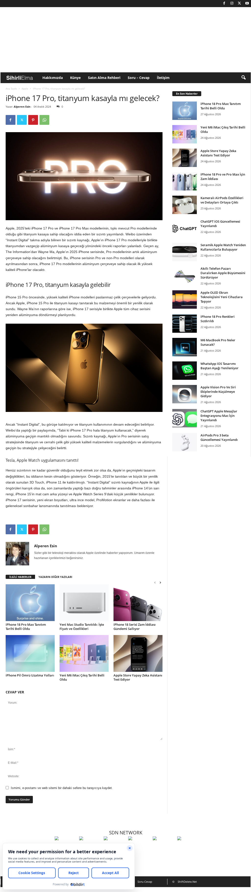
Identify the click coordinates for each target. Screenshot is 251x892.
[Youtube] (247, 3)
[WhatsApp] (44, 120)
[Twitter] (239, 3)
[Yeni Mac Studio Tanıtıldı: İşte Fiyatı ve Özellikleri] (84, 602)
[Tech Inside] (139, 847)
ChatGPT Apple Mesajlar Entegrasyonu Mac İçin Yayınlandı (219, 415)
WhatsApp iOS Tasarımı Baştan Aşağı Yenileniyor (219, 365)
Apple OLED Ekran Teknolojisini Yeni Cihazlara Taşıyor (222, 297)
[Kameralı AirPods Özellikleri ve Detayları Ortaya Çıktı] (184, 205)
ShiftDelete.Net (187, 881)
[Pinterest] (33, 120)
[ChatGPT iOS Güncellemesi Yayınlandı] (184, 228)
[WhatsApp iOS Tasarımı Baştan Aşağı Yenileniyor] (184, 370)
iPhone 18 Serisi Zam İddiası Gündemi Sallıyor (134, 626)
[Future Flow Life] (188, 847)
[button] (243, 77)
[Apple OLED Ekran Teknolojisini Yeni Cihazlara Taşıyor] (184, 299)
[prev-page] (155, 582)
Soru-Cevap (145, 881)
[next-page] (160, 582)
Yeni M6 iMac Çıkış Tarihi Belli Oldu (82, 677)
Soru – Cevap (139, 77)
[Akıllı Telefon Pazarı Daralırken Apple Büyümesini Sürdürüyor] (184, 275)
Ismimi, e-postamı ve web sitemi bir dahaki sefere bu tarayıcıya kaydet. (62, 788)
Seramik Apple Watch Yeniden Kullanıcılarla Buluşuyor (223, 247)
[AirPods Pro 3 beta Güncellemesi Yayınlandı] (184, 442)
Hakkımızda (52, 77)
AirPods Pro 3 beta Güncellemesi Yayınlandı (219, 437)
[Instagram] (232, 3)
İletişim (163, 77)
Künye (75, 77)
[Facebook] (224, 3)
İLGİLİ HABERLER (20, 577)
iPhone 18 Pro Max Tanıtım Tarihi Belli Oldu (26, 626)
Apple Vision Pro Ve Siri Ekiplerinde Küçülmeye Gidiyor (218, 391)
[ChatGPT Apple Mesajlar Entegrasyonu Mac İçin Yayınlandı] (184, 418)
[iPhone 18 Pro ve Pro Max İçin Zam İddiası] (184, 181)
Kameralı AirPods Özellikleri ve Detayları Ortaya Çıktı (222, 200)
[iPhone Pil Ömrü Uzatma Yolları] (30, 653)
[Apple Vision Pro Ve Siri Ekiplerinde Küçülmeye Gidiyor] (184, 394)
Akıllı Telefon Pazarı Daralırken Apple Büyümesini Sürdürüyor (223, 273)
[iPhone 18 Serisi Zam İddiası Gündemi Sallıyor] (138, 602)
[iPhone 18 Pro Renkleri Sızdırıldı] (184, 323)
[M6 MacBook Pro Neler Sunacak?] (184, 347)
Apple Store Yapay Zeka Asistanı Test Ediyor (137, 677)
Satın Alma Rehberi (104, 77)
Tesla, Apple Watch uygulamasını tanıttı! (42, 460)
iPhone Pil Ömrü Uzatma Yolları (30, 675)
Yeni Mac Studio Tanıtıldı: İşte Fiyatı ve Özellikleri (82, 626)
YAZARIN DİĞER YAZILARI (55, 577)
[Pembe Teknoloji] (164, 847)
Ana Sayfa (11, 88)
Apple (25, 88)
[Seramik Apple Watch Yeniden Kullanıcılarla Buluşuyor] (184, 252)
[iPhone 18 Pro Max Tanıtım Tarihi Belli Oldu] (30, 602)
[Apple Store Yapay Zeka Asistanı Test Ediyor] (138, 653)
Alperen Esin (22, 106)
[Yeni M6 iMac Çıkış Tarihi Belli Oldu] (84, 653)
